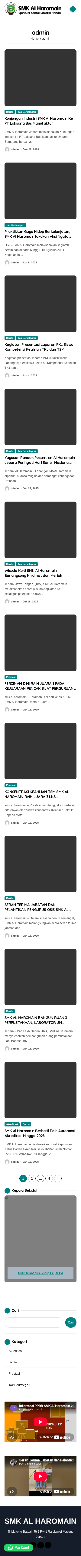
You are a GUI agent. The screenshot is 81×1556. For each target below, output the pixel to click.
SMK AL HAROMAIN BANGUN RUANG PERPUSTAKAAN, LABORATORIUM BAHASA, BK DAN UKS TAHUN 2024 (36, 1022)
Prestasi (11, 677)
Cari (15, 1310)
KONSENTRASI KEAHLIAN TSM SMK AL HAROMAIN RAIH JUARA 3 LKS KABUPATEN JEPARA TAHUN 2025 (37, 796)
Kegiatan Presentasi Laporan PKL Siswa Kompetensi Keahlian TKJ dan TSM (39, 347)
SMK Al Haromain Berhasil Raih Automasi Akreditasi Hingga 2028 (40, 1133)
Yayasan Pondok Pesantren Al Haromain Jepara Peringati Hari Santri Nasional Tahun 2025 (40, 462)
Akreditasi (12, 1124)
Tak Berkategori (27, 111)
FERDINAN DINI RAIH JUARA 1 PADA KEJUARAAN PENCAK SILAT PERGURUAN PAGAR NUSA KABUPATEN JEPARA (39, 688)
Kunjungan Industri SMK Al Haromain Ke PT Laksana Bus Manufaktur (39, 121)
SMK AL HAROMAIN (40, 1521)
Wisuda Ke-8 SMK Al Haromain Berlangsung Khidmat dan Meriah (33, 573)
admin (15, 149)
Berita (9, 111)
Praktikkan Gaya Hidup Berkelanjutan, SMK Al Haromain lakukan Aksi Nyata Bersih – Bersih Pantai (37, 236)
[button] (18, 1547)
